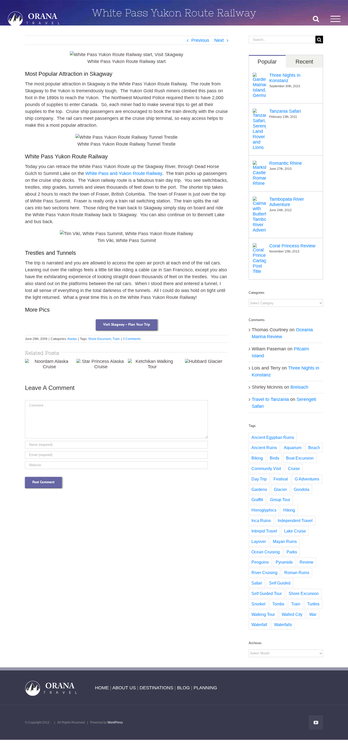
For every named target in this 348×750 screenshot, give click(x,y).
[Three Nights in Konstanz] (259, 76)
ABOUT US (124, 687)
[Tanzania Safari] (259, 112)
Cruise (294, 468)
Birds (274, 458)
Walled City (292, 614)
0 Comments (132, 339)
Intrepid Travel (264, 531)
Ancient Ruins (264, 447)
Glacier (280, 489)
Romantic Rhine (285, 163)
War (312, 614)
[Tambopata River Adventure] (259, 199)
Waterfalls (283, 624)
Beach (314, 447)
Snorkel (258, 604)
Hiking (289, 510)
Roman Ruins (296, 572)
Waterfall (259, 624)
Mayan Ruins (285, 541)
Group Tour (280, 499)
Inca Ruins (261, 520)
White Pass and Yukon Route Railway (123, 173)
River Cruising (264, 572)
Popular (267, 61)
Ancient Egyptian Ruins (272, 437)
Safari (256, 583)
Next (219, 40)
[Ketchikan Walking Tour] (152, 364)
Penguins (260, 562)
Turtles (313, 604)
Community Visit (266, 468)
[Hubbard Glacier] (203, 361)
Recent (304, 61)
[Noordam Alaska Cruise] (49, 364)
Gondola (301, 489)
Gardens (259, 489)
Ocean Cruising (265, 552)
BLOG (183, 687)
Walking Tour (263, 614)
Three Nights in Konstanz (284, 78)
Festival (281, 479)
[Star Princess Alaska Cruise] (100, 364)
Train (116, 339)
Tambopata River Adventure (286, 202)
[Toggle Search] (316, 18)
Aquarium (292, 447)
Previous (200, 40)
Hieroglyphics (263, 510)
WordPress (115, 722)
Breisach (299, 387)
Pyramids (284, 562)
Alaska (72, 339)
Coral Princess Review (292, 245)
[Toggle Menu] (335, 19)
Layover (258, 541)
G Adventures (307, 479)
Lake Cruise (295, 531)
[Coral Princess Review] (259, 246)
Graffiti (257, 499)
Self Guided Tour (266, 593)
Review (306, 562)
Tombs (278, 604)
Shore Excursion (99, 339)
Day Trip (259, 479)
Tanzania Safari (285, 111)
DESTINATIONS (156, 687)
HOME (102, 687)
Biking (257, 458)
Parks (292, 552)
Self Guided (279, 583)
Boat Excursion (300, 458)
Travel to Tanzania (270, 399)
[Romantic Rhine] (259, 164)
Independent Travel (295, 520)
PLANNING (205, 687)
